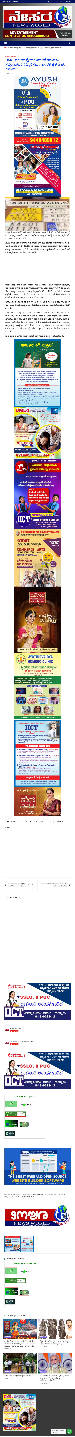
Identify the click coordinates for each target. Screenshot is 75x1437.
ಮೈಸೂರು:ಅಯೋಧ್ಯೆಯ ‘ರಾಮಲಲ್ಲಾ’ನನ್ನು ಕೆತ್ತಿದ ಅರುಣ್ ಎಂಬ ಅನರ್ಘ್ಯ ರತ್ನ (54, 1343)
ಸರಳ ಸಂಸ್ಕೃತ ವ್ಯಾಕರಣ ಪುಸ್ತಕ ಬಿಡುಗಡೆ (18, 1376)
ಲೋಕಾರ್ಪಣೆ (8, 1337)
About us (49, 2)
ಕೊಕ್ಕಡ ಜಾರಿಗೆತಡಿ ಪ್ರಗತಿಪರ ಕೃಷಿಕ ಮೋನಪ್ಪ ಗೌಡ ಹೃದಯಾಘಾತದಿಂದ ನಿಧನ (54, 885)
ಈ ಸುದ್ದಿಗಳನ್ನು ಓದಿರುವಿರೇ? (14, 1316)
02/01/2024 (43, 1347)
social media (10, 57)
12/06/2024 (8, 74)
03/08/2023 (43, 1383)
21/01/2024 (7, 1349)
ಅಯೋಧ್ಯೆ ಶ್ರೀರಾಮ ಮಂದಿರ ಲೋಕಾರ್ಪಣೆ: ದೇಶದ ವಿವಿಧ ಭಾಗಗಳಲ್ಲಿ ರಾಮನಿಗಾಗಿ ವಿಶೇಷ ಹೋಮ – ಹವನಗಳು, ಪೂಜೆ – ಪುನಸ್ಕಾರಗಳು (19, 1344)
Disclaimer (69, 2)
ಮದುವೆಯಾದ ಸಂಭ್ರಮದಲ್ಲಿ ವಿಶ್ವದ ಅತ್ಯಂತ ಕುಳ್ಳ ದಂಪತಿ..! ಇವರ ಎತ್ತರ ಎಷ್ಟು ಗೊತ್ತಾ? (20, 885)
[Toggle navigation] (5, 43)
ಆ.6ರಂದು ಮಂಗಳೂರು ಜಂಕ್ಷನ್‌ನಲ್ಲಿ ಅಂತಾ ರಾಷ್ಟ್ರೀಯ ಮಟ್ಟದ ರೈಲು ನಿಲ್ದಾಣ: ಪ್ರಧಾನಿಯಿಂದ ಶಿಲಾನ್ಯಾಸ (54, 1378)
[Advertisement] (37, 269)
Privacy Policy (59, 2)
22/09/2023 (7, 1379)
